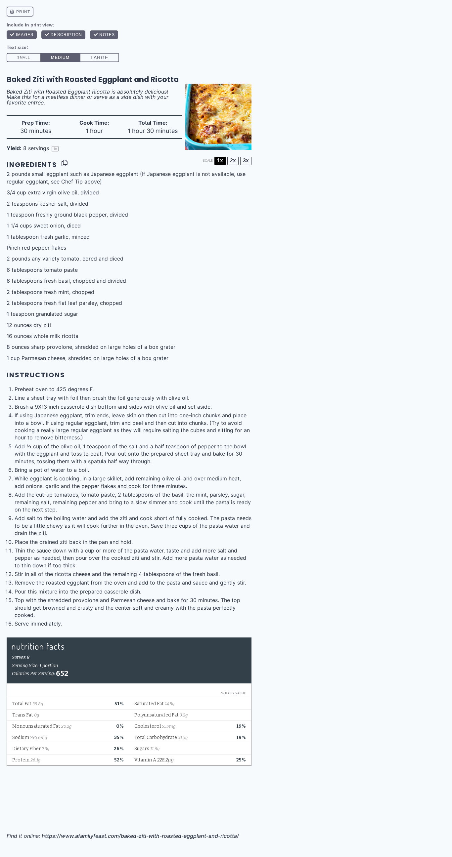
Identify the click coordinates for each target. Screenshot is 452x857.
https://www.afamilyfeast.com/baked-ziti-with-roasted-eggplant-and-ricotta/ (140, 836)
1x (220, 160)
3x (246, 160)
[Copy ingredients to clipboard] (64, 163)
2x (233, 160)
